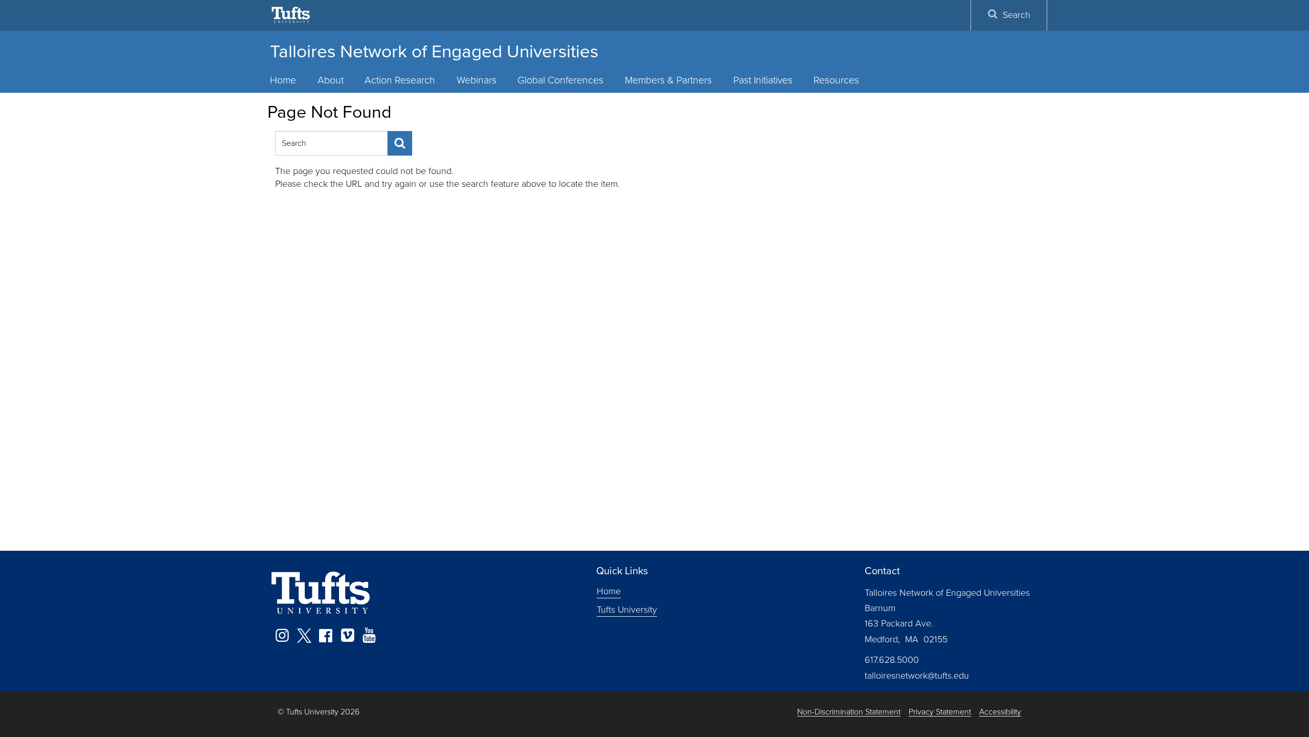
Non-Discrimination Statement (848, 712)
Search (1016, 14)
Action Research (400, 80)
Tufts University (627, 609)
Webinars (476, 80)
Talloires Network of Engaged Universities (434, 51)
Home (283, 80)
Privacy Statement (940, 712)
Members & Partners (668, 80)
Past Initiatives (763, 80)
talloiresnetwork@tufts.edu (917, 675)
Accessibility (1000, 712)
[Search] (400, 143)
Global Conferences (560, 80)
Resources (836, 80)
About (331, 80)
